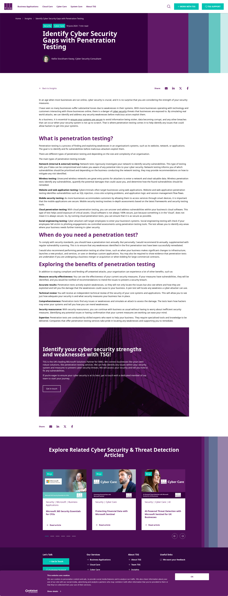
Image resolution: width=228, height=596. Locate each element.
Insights (28, 18)
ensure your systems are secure (86, 119)
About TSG (136, 559)
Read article (55, 525)
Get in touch (51, 388)
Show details (52, 591)
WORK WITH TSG (187, 6)
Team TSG (135, 564)
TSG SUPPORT (214, 6)
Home (18, 18)
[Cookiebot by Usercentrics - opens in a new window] (31, 591)
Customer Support (57, 570)
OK (192, 577)
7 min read (83, 26)
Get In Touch (57, 561)
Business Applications (100, 559)
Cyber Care (95, 569)
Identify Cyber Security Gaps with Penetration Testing (60, 18)
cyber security (120, 111)
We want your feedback (174, 559)
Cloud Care (95, 564)
